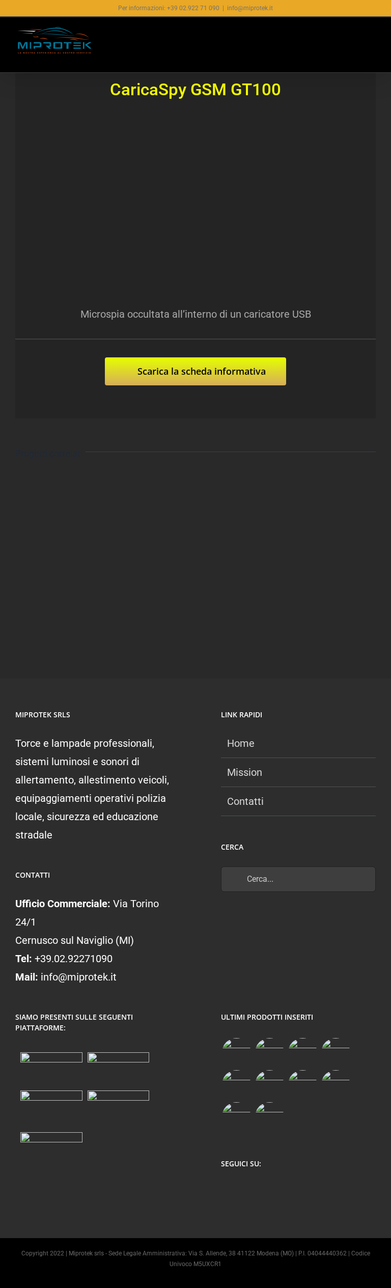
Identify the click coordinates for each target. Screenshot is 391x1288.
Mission (244, 772)
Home (241, 743)
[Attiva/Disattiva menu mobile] (372, 37)
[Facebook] (227, 1190)
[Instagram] (247, 1190)
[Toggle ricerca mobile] (353, 37)
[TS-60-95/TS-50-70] (302, 1053)
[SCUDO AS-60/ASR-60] (236, 1085)
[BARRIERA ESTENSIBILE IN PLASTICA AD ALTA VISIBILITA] (269, 1117)
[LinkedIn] (286, 1190)
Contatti (245, 801)
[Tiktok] (266, 1190)
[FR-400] (269, 1053)
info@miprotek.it (250, 8)
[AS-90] (335, 1085)
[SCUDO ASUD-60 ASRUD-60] (335, 1053)
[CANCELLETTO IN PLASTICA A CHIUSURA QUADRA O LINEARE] (236, 1117)
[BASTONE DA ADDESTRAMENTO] (302, 1085)
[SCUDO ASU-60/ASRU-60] (269, 1085)
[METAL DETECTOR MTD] (236, 1053)
